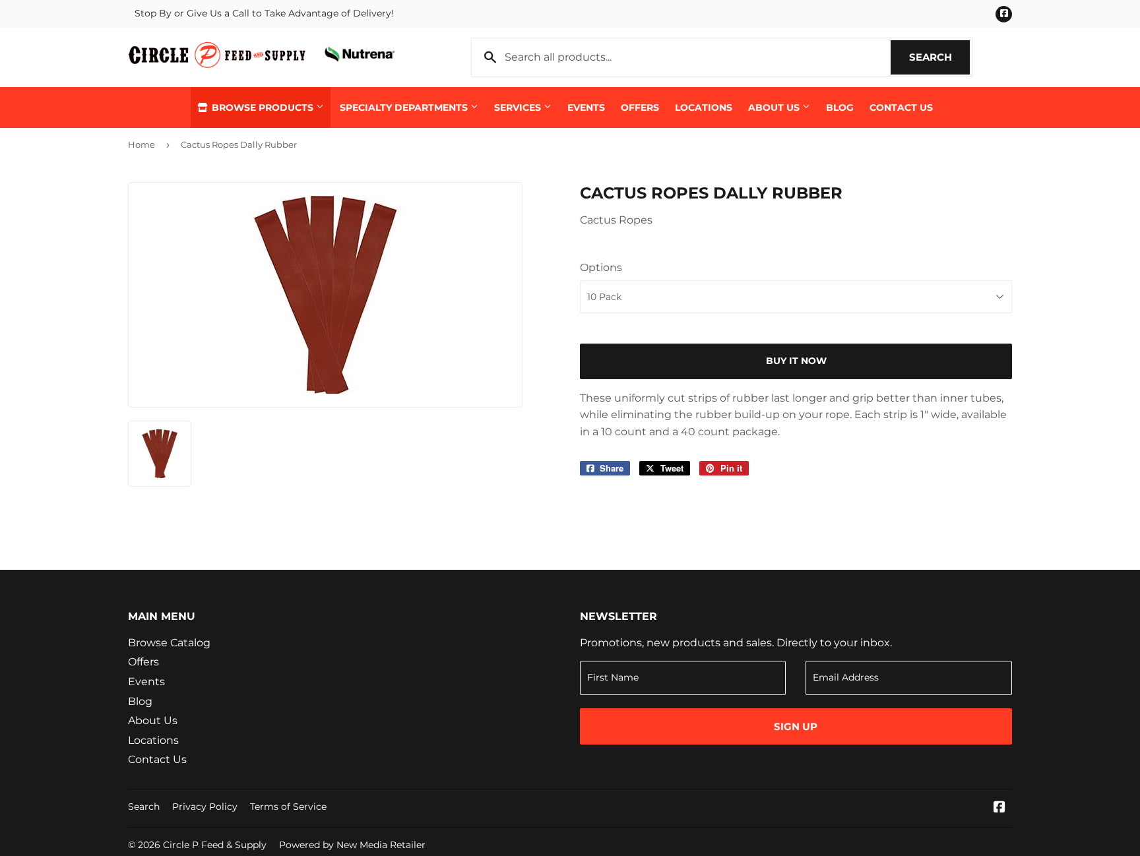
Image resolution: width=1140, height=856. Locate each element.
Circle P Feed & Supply (215, 845)
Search (939, 57)
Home (141, 144)
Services (519, 107)
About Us (775, 107)
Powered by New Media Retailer (352, 845)
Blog (840, 107)
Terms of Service (288, 806)
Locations (703, 107)
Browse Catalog (169, 642)
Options (601, 267)
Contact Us (901, 107)
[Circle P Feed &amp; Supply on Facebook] (999, 808)
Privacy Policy (205, 806)
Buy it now (796, 361)
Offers (640, 107)
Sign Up (795, 726)
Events (586, 107)
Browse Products (262, 107)
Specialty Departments (405, 107)
